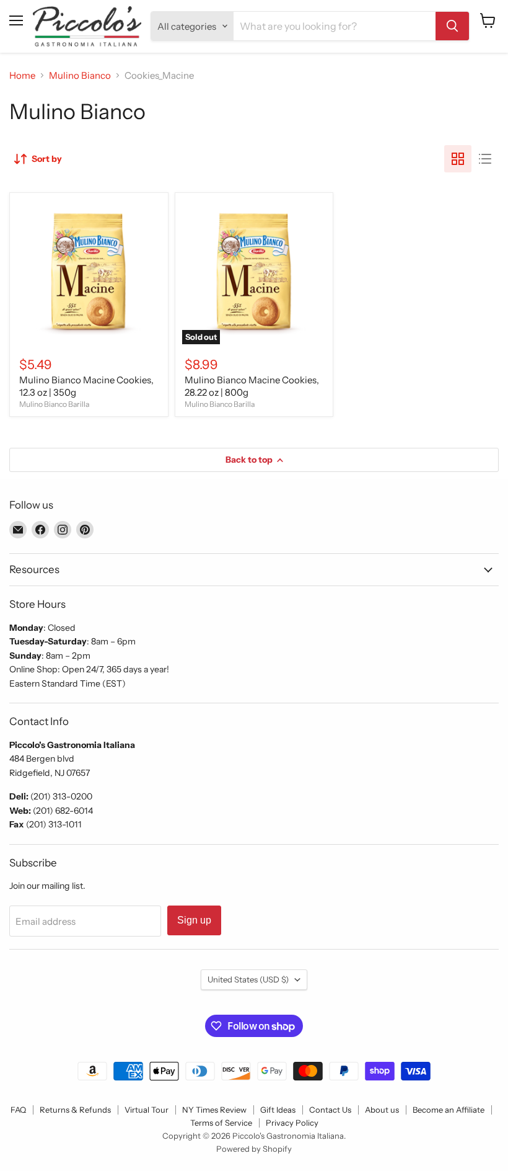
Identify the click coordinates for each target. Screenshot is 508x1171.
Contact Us (330, 1110)
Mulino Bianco (80, 75)
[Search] (452, 26)
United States (248, 979)
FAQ (18, 1110)
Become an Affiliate (448, 1110)
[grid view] (457, 158)
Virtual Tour (147, 1110)
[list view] (485, 158)
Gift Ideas (278, 1110)
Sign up (194, 920)
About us (382, 1110)
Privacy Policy (292, 1123)
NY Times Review (214, 1110)
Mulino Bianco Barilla (54, 404)
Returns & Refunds (75, 1110)
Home (22, 75)
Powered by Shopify (254, 1149)
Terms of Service (221, 1123)
